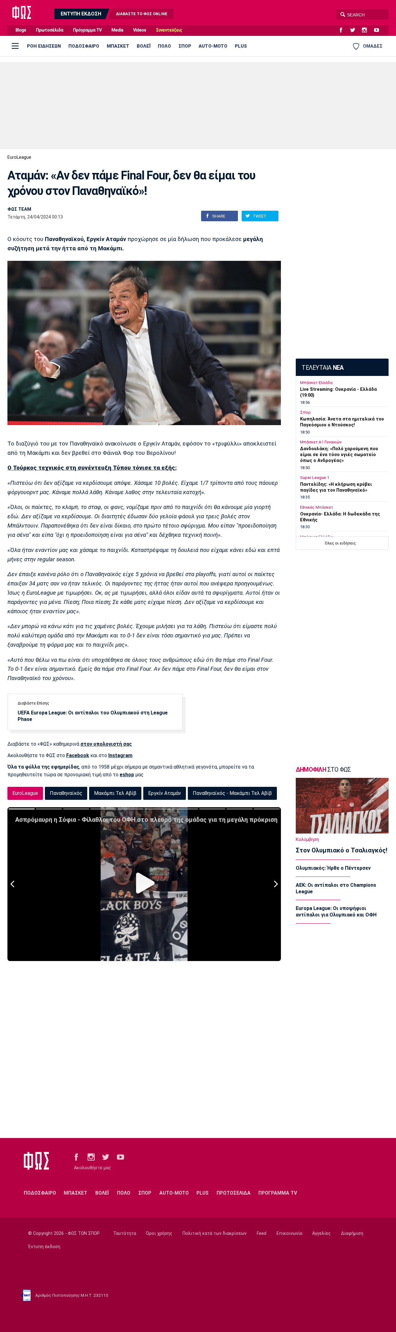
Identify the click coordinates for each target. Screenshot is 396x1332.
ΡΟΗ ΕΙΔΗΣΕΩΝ (44, 46)
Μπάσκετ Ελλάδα (316, 382)
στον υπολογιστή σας (106, 744)
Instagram (120, 755)
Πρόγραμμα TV (87, 30)
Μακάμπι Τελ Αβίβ (115, 793)
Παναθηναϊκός (66, 793)
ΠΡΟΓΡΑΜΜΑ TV (277, 1193)
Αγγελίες (321, 1233)
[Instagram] (367, 30)
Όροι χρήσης (159, 1233)
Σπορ (305, 412)
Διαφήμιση (352, 1233)
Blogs (20, 30)
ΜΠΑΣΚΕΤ (118, 46)
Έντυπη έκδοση (44, 1246)
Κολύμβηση (307, 839)
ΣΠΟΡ (185, 46)
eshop (127, 775)
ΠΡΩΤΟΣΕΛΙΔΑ (234, 1193)
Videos (139, 30)
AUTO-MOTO (213, 46)
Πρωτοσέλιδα (49, 30)
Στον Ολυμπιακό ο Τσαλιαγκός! (341, 850)
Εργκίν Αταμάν (164, 793)
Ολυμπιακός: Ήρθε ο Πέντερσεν (333, 868)
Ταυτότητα (124, 1233)
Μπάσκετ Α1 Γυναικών (321, 442)
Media (117, 30)
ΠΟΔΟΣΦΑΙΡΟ (83, 46)
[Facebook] (343, 30)
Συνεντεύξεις (169, 30)
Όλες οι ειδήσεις (340, 543)
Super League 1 (314, 477)
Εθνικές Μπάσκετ (316, 507)
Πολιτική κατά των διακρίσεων (215, 1233)
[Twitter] (355, 30)
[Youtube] (379, 30)
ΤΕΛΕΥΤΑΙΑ (322, 367)
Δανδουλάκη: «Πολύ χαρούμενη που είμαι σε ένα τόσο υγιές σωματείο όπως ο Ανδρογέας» (339, 454)
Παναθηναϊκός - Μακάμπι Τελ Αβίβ (232, 793)
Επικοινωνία (289, 1233)
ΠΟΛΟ (164, 46)
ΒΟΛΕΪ (143, 46)
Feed (261, 1233)
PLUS (241, 46)
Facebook (77, 755)
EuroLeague (19, 157)
